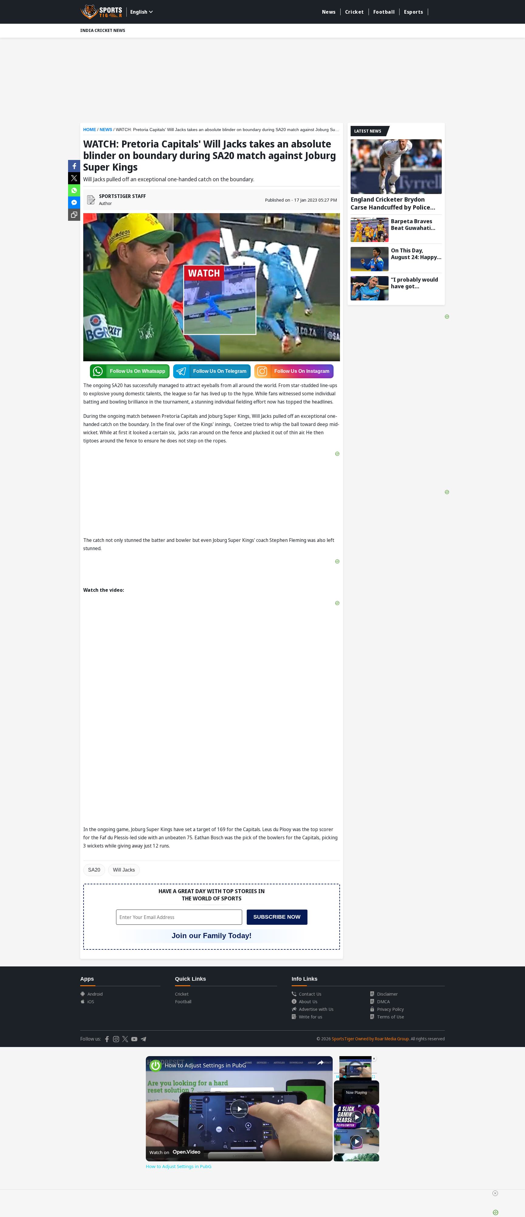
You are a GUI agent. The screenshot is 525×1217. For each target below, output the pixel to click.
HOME (89, 129)
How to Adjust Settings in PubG (205, 1065)
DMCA (383, 1001)
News (329, 12)
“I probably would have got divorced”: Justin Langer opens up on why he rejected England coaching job (416, 283)
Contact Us (310, 994)
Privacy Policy (390, 1009)
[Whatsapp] (74, 190)
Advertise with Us (316, 1009)
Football (384, 12)
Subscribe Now (276, 917)
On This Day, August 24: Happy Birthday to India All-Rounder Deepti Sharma (416, 253)
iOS (91, 1001)
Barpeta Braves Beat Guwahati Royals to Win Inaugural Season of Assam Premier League (414, 224)
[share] (320, 1062)
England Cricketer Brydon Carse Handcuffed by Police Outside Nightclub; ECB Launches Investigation (390, 203)
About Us (308, 1001)
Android (95, 994)
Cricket (354, 12)
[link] (155, 1066)
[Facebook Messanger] (74, 202)
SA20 (94, 869)
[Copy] (74, 215)
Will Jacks (124, 869)
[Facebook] (74, 165)
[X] (74, 178)
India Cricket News (102, 30)
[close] (495, 1193)
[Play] (357, 1117)
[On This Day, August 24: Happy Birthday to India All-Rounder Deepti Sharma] (370, 259)
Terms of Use (390, 1017)
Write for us (310, 1017)
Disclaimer (387, 994)
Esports (413, 12)
